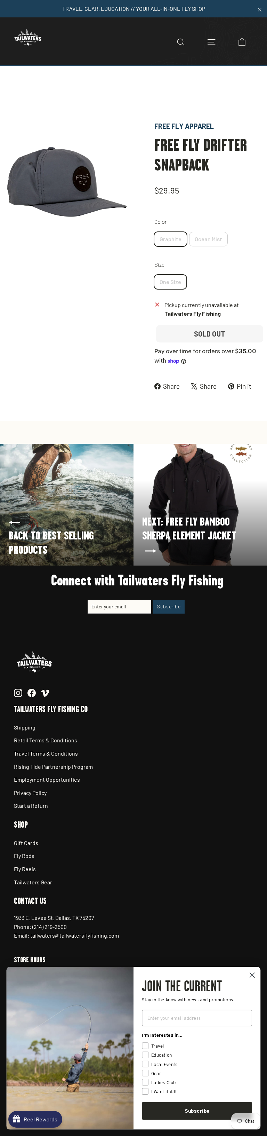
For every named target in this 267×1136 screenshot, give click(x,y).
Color (160, 221)
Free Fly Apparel (184, 126)
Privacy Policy (30, 792)
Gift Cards (26, 842)
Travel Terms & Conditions (46, 753)
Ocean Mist (208, 239)
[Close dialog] (252, 975)
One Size (170, 281)
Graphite (170, 239)
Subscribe (197, 1111)
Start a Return (31, 805)
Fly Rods (24, 855)
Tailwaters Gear (33, 882)
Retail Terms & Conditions (45, 740)
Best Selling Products (86, 96)
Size (159, 264)
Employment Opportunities (47, 779)
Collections (39, 96)
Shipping (24, 727)
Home (13, 96)
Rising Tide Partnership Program (53, 766)
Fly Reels (25, 869)
